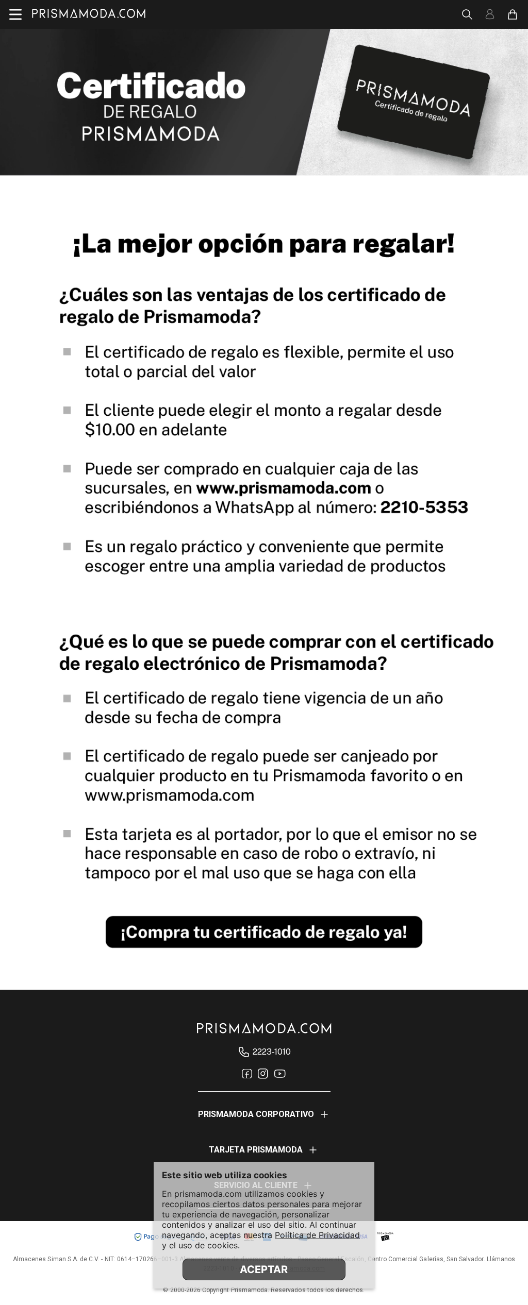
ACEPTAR (264, 1269)
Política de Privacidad (317, 1235)
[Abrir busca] (467, 14)
